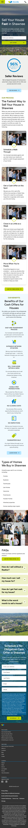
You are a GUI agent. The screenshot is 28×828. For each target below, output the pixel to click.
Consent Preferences (6, 798)
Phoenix (3, 770)
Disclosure (21, 798)
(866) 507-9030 (5, 779)
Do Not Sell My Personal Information (9, 796)
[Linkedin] (6, 782)
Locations (3, 750)
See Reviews (13, 90)
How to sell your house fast (7, 746)
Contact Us (4, 777)
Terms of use (15, 798)
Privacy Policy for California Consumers (10, 793)
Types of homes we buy (6, 736)
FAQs (2, 754)
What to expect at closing (7, 738)
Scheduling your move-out (7, 740)
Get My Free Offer (13, 289)
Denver (3, 766)
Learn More (13, 453)
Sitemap (3, 801)
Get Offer (13, 42)
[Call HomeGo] (25, 2)
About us (3, 748)
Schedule (13, 718)
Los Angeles (4, 768)
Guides (3, 756)
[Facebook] (2, 782)
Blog (2, 752)
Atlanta (3, 762)
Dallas (2, 764)
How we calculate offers (6, 734)
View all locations (5, 772)
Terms (15, 714)
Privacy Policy (10, 714)
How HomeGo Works (6, 732)
